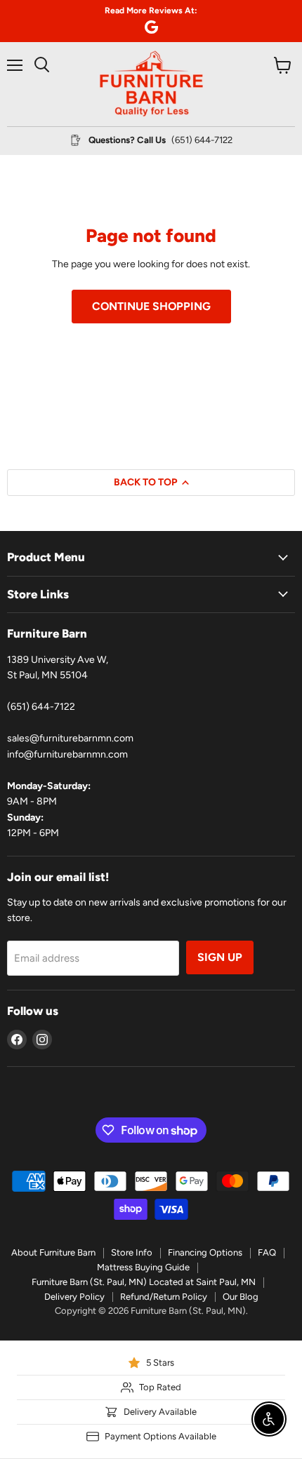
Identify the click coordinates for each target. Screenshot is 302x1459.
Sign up (219, 957)
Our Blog (240, 1296)
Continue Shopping (151, 306)
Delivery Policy (74, 1296)
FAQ (267, 1252)
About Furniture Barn (53, 1252)
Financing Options (205, 1252)
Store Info (131, 1252)
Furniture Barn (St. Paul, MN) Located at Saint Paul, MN (144, 1282)
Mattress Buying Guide (143, 1267)
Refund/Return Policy (163, 1296)
